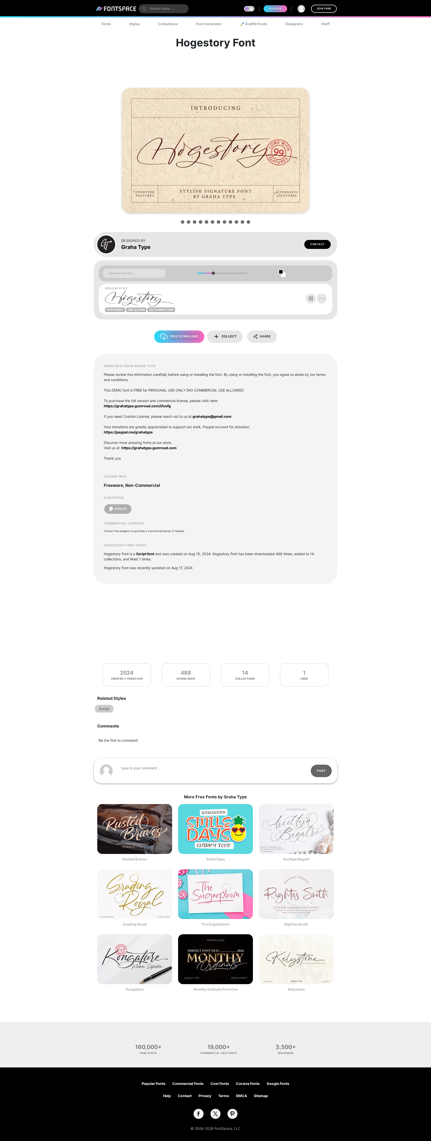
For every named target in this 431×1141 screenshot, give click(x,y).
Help (167, 1096)
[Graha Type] (108, 244)
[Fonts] (116, 8)
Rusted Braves (134, 859)
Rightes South (296, 924)
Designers (294, 24)
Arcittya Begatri (296, 859)
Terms (223, 1096)
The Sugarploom (215, 924)
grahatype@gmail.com (212, 416)
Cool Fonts (220, 1083)
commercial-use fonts (218, 1052)
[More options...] (322, 299)
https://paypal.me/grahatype (128, 432)
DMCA (241, 1096)
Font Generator (209, 24)
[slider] (213, 273)
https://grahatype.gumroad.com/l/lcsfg (137, 406)
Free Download (184, 336)
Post (321, 771)
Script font (145, 554)
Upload (275, 8)
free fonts (148, 1052)
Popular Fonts (153, 1083)
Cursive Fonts (248, 1083)
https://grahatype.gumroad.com (149, 448)
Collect (229, 336)
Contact (317, 244)
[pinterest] (232, 1114)
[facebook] (199, 1114)
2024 (126, 673)
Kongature (135, 989)
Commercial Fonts (188, 1083)
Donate (120, 509)
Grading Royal (135, 924)
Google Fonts (278, 1083)
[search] (164, 8)
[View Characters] (311, 299)
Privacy (205, 1096)
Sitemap (261, 1096)
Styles (134, 24)
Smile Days (215, 859)
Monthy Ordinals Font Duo (215, 989)
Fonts (106, 24)
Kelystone (296, 989)
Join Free (324, 8)
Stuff (325, 24)
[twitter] (215, 1114)
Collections (168, 24)
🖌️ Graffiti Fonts (253, 24)
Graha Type (136, 247)
